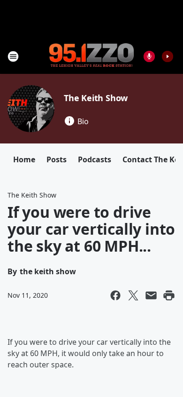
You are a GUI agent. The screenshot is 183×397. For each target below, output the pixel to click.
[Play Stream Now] (167, 56)
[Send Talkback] (149, 56)
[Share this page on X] (133, 295)
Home (24, 159)
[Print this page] (168, 295)
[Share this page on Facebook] (115, 295)
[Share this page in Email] (151, 295)
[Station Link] (91, 56)
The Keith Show (96, 97)
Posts (56, 159)
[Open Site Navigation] (13, 56)
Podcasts (94, 159)
